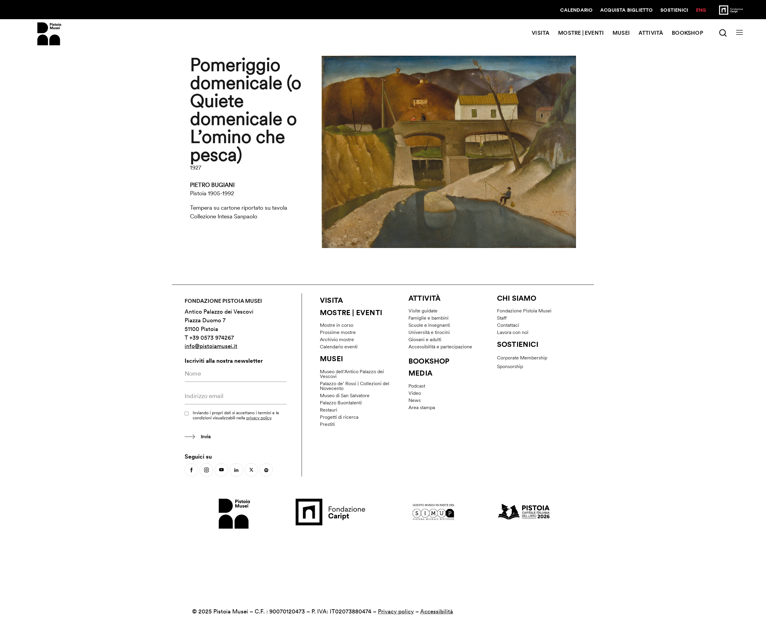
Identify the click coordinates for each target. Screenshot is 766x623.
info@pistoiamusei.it (211, 346)
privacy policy (258, 417)
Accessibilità (436, 611)
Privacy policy (396, 611)
